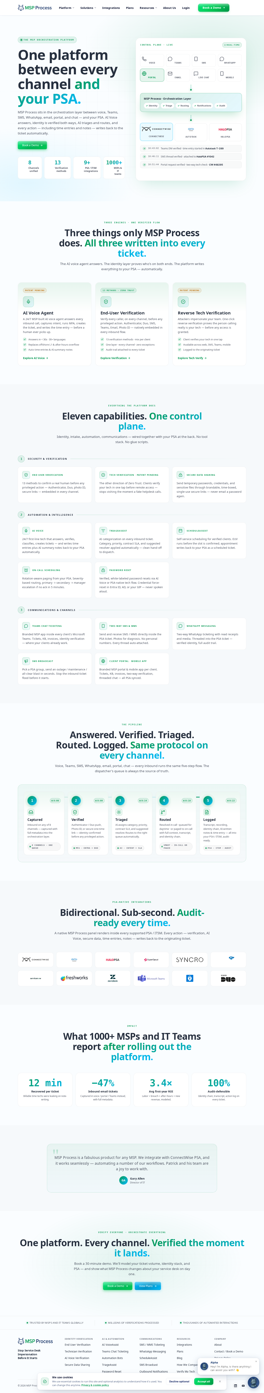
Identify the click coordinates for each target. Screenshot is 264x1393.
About (218, 1344)
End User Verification (77, 1344)
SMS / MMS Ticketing (152, 1344)
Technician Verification (78, 1351)
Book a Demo (212, 7)
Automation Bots (112, 1358)
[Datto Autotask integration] (74, 960)
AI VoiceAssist (110, 1344)
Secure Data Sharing (77, 1365)
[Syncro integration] (190, 959)
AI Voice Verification (77, 1358)
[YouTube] (243, 1386)
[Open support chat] (253, 1382)
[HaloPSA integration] (113, 960)
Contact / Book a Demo (228, 1351)
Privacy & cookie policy (95, 1385)
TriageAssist (109, 1365)
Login (186, 8)
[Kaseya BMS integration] (228, 960)
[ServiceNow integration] (36, 978)
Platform (65, 8)
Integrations (111, 8)
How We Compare (188, 1365)
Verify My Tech (186, 1371)
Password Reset (111, 1371)
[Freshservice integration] (74, 978)
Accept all (204, 1381)
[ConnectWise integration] (36, 959)
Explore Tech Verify (190, 358)
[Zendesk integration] (113, 978)
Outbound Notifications (154, 1371)
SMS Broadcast (149, 1365)
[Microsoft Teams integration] (151, 978)
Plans (130, 8)
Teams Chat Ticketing (115, 1351)
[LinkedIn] (235, 1386)
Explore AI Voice (34, 358)
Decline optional (179, 1381)
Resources (147, 8)
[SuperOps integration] (151, 960)
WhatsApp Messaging (153, 1351)
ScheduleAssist (148, 1358)
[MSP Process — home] (38, 1341)
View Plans (146, 1286)
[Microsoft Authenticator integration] (190, 978)
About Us (169, 8)
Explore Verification (113, 358)
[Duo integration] (228, 978)
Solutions (86, 8)
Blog (179, 1358)
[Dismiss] (220, 1381)
